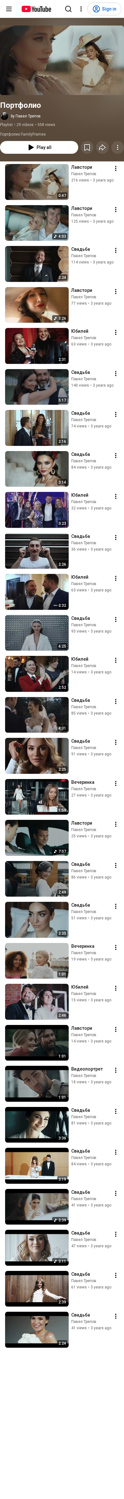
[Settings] (81, 9)
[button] (62, 60)
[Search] (68, 9)
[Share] (102, 147)
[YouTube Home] (36, 9)
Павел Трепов (83, 174)
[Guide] (9, 9)
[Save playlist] (87, 147)
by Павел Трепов (26, 116)
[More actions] (117, 147)
